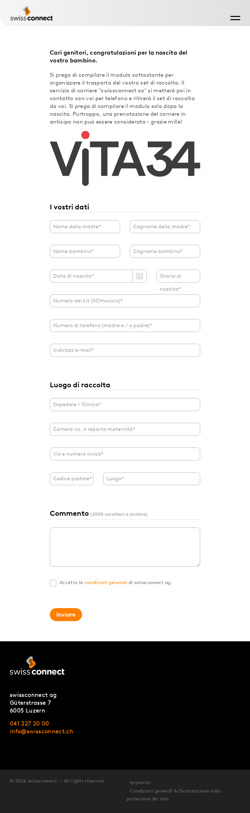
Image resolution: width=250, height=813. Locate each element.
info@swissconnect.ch (41, 731)
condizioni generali (106, 582)
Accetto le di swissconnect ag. (116, 582)
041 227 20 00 (29, 723)
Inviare (66, 614)
